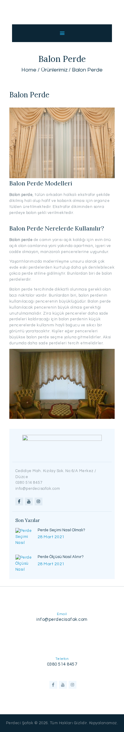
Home (28, 70)
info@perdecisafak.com (62, 619)
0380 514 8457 (62, 664)
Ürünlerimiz (54, 70)
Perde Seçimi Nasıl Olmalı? (61, 530)
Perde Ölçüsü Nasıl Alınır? (61, 557)
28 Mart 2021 (51, 537)
